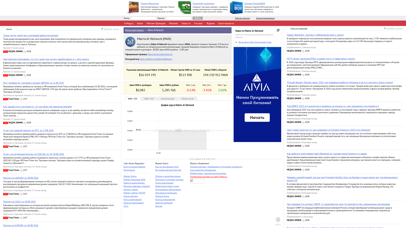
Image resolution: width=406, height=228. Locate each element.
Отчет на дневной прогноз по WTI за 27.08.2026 (28, 130)
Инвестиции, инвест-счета (167, 186)
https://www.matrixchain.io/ (160, 54)
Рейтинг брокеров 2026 (134, 179)
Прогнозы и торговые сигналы (17, 95)
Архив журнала (131, 196)
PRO (5, 51)
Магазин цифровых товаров (137, 186)
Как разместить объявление (203, 170)
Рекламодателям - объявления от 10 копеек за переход (216, 166)
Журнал (210, 23)
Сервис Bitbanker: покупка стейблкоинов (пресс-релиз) (315, 34)
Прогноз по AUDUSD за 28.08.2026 (20, 177)
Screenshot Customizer (203, 3)
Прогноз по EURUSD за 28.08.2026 (20, 225)
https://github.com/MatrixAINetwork (156, 59)
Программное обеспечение (168, 189)
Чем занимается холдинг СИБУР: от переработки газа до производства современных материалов (338, 204)
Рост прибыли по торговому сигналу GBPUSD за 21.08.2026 (33, 82)
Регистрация (129, 170)
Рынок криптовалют (164, 183)
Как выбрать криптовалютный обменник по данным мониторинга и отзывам (327, 153)
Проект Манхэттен (150, 3)
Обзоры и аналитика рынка (167, 176)
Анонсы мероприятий (165, 199)
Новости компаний (299, 29)
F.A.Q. (126, 206)
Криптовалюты (226, 23)
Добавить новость (394, 28)
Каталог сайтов (131, 189)
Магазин (173, 23)
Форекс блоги (130, 176)
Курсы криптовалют (133, 199)
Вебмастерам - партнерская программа (208, 173)
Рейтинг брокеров (156, 23)
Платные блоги (162, 196)
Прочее (6, 48)
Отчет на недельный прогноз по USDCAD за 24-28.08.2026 (33, 154)
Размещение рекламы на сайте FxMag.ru (208, 176)
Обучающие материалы (166, 193)
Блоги (140, 23)
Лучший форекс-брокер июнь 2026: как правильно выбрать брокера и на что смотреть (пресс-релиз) (340, 82)
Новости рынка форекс (134, 183)
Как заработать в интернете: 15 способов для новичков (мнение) (37, 106)
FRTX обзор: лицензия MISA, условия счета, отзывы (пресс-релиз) (321, 58)
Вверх (278, 225)
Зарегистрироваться (265, 18)
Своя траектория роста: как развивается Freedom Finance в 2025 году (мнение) (328, 129)
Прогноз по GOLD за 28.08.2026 (19, 201)
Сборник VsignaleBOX (254, 3)
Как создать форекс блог (167, 166)
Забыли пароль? (242, 18)
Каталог (198, 23)
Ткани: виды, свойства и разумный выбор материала (30, 35)
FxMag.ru (128, 23)
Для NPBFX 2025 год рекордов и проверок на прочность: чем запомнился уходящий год (333, 106)
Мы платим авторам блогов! (168, 170)
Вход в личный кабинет (135, 166)
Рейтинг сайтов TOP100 (134, 193)
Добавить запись (111, 29)
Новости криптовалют (134, 203)
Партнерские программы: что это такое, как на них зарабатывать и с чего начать (46, 59)
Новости (186, 23)
